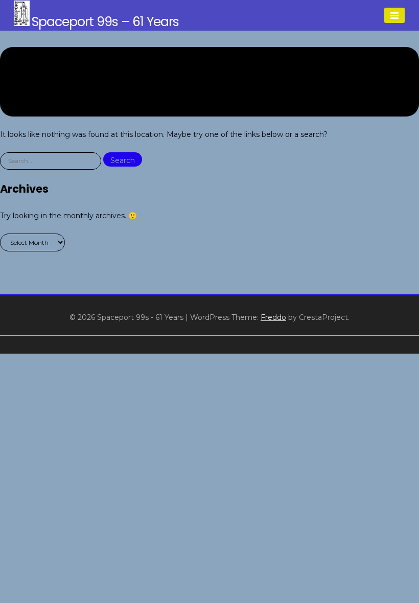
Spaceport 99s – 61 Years (105, 22)
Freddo (273, 317)
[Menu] (394, 15)
